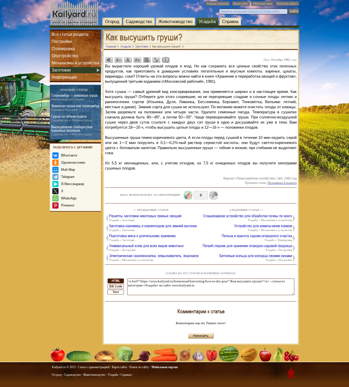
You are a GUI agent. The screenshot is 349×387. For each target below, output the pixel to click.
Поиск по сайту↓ (287, 3)
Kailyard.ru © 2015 (64, 367)
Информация (64, 77)
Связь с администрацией (93, 367)
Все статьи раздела (70, 34)
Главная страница (217, 3)
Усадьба (207, 21)
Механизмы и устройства (75, 63)
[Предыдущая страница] (109, 60)
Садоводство (139, 21)
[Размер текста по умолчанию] (128, 60)
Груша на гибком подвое (71, 118)
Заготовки (61, 70)
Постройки (62, 41)
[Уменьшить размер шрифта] (118, 60)
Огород (112, 21)
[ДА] (188, 195)
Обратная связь (262, 3)
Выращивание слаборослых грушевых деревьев (71, 130)
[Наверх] (291, 374)
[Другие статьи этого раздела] (146, 60)
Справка (230, 21)
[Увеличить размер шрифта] (137, 60)
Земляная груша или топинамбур (75, 107)
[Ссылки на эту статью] (156, 60)
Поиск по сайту (139, 367)
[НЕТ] (213, 195)
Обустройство (65, 56)
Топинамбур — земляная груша (74, 97)
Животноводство (175, 21)
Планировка (63, 48)
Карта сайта (241, 3)
